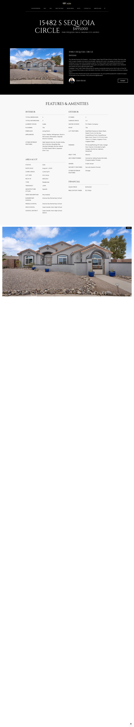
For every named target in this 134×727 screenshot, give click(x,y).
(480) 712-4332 (97, 8)
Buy (45, 8)
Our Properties (35, 8)
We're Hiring (70, 8)
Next (34, 293)
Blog (78, 8)
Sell (51, 8)
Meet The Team (59, 8)
